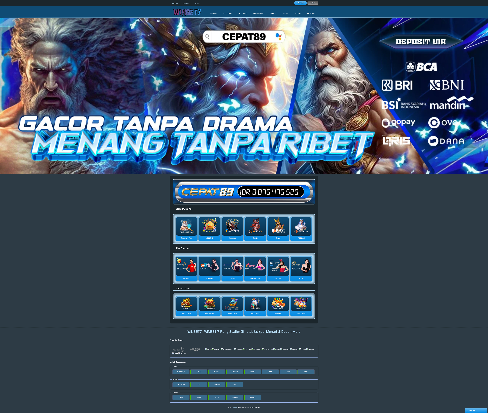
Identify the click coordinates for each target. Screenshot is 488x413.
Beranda (213, 13)
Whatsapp (175, 3)
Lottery (298, 13)
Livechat (196, 3)
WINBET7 (235, 407)
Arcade (285, 13)
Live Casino (243, 13)
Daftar (301, 3)
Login (313, 3)
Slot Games (227, 13)
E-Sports (273, 13)
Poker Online (258, 13)
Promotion (311, 13)
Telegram (186, 3)
